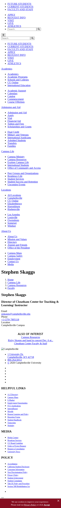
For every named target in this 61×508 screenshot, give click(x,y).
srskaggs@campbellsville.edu (15, 314)
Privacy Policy (13, 475)
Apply (11, 115)
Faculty (11, 288)
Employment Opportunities (18, 403)
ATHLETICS (14, 26)
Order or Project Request (17, 446)
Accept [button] (47, 505)
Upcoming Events (16, 184)
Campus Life (14, 282)
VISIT (11, 20)
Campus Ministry (16, 156)
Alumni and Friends (17, 245)
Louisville (12, 217)
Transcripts (12, 423)
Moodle (10, 411)
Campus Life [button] (7, 151)
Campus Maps (15, 253)
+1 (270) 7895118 (10, 319)
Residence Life (15, 176)
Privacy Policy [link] (30, 505)
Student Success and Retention (23, 181)
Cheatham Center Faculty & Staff (30, 343)
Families (12, 146)
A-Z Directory (13, 394)
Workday (11, 425)
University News (14, 452)
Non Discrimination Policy (17, 472)
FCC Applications (14, 406)
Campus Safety (15, 256)
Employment (14, 258)
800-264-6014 (15, 360)
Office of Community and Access (24, 168)
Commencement (16, 99)
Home (11, 279)
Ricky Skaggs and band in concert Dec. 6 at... (30, 340)
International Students (18, 165)
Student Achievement (15, 478)
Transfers (12, 143)
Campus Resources (17, 159)
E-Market (11, 400)
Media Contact (13, 438)
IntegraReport (13, 409)
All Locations (14, 195)
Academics (13, 74)
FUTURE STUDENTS (19, 4)
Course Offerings (16, 102)
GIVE (11, 23)
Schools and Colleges (18, 79)
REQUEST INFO (17, 17)
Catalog (11, 96)
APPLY (11, 14)
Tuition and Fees (16, 124)
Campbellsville (15, 198)
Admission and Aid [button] (10, 107)
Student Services (16, 179)
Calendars (12, 93)
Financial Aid (14, 121)
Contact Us (13, 261)
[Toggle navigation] (3, 35)
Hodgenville (14, 209)
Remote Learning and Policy (18, 414)
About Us (12, 236)
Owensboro (13, 220)
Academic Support (17, 90)
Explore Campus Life (18, 162)
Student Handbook (14, 420)
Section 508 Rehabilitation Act (19, 486)
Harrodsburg (14, 206)
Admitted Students (17, 140)
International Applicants (19, 137)
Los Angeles (14, 214)
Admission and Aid (17, 112)
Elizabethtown (15, 203)
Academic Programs (18, 77)
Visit (10, 118)
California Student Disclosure (18, 467)
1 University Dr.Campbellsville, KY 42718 (21, 355)
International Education (19, 85)
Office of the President (19, 247)
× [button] (58, 500)
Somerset (12, 223)
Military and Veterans (18, 134)
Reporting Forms (14, 417)
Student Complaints (15, 481)
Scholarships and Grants (19, 126)
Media (11, 264)
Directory (12, 242)
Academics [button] (6, 68)
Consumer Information (16, 469)
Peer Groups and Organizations (23, 173)
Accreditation (12, 464)
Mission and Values (17, 239)
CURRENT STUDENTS (20, 6)
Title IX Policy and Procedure (19, 483)
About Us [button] (6, 231)
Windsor (12, 226)
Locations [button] (6, 190)
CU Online (13, 82)
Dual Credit (13, 132)
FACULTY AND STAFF (20, 9)
